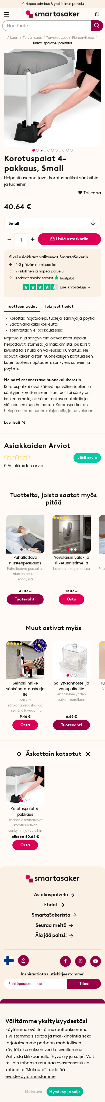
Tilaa (84, 983)
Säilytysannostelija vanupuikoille (71, 686)
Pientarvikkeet (83, 37)
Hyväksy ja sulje (64, 1091)
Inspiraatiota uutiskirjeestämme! (53, 974)
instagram (78, 961)
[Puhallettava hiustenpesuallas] (25, 534)
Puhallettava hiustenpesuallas (25, 560)
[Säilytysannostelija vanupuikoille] (71, 660)
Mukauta (33, 1091)
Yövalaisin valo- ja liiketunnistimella (71, 560)
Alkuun (12, 37)
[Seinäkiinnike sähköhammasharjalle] (25, 660)
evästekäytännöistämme (30, 1077)
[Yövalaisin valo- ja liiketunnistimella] (71, 534)
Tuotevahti (25, 599)
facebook (63, 961)
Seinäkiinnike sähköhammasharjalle (25, 689)
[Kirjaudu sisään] (21, 961)
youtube (93, 961)
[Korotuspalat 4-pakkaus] (25, 785)
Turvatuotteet (57, 37)
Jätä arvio (87, 457)
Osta (25, 845)
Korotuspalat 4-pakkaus (25, 812)
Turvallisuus (32, 37)
